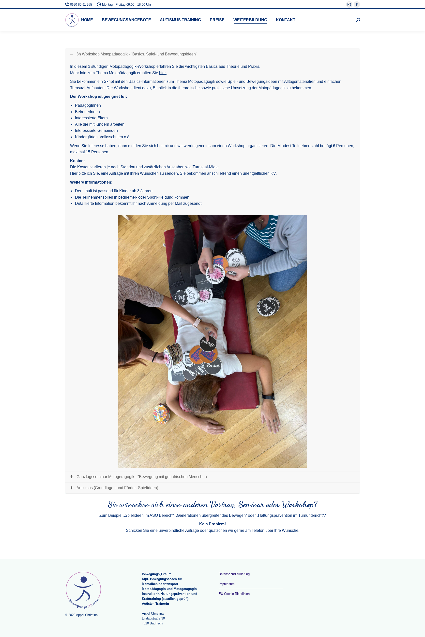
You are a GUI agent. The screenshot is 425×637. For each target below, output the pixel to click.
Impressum (227, 584)
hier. (163, 73)
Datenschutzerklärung (234, 574)
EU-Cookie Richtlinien (234, 594)
